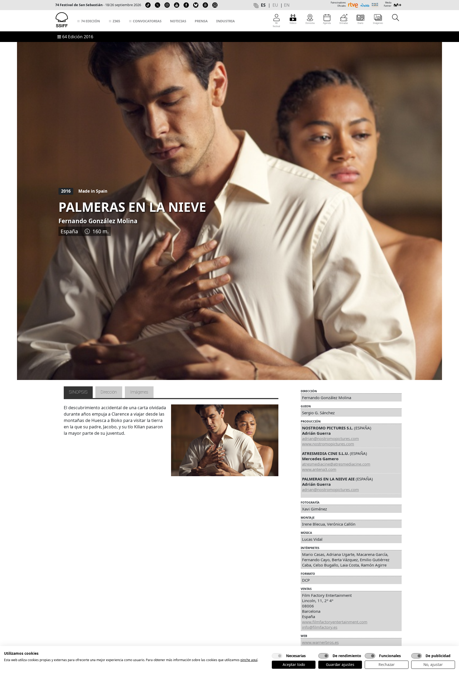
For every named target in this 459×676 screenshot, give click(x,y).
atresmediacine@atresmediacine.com (336, 464)
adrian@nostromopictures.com (330, 438)
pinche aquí (248, 660)
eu (275, 5)
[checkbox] (277, 655)
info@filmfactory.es (319, 627)
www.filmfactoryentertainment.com (334, 621)
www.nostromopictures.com (328, 443)
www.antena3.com (319, 469)
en (287, 5)
